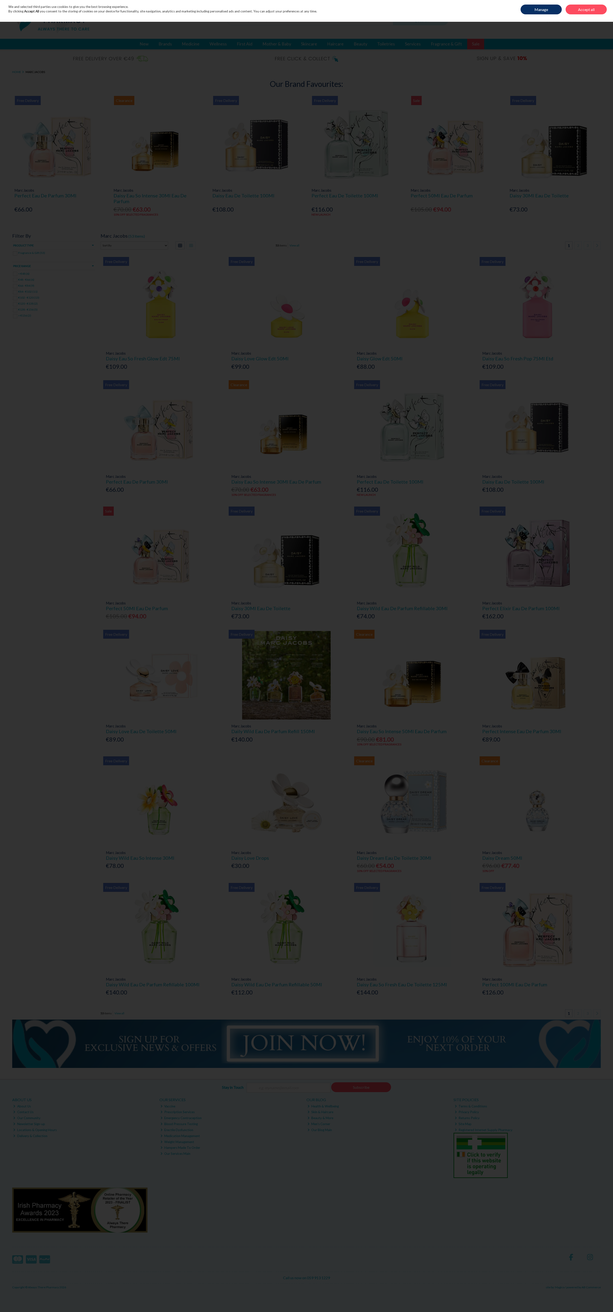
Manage (541, 9)
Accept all (586, 9)
